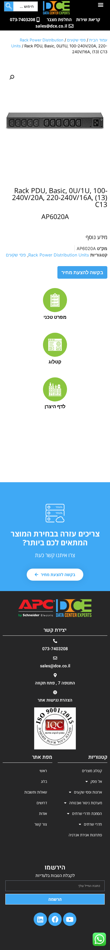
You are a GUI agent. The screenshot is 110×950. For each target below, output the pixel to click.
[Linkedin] (40, 919)
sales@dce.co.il (55, 666)
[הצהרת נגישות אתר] (55, 692)
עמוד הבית (98, 40)
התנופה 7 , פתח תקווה (55, 683)
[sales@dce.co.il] (55, 658)
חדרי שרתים (93, 824)
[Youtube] (69, 919)
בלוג (44, 781)
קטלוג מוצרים (92, 770)
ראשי (43, 770)
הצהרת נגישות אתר (55, 700)
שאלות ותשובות (35, 792)
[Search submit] (8, 6)
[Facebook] (55, 919)
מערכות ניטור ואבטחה (85, 802)
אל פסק (96, 781)
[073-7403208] (55, 641)
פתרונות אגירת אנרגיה (85, 834)
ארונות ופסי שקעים (88, 792)
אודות (43, 813)
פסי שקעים (76, 40)
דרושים (42, 802)
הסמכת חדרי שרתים (87, 813)
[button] (100, 4)
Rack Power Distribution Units (58, 255)
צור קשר (40, 824)
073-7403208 (55, 649)
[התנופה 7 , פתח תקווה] (55, 675)
